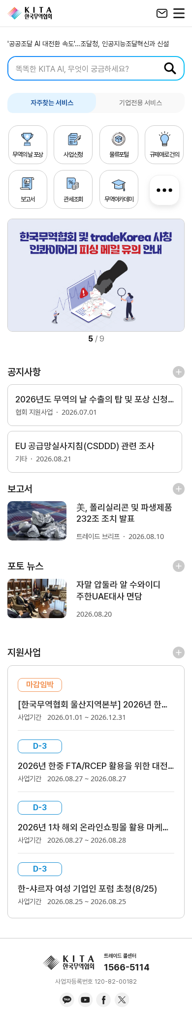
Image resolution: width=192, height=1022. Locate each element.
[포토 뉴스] (179, 566)
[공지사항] (179, 372)
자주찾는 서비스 (52, 103)
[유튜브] (85, 1000)
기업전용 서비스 (140, 103)
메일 (161, 13)
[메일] (161, 13)
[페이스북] (103, 1000)
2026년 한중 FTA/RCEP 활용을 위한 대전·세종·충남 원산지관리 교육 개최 (96, 766)
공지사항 (24, 372)
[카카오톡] (67, 1000)
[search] (96, 68)
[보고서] (179, 488)
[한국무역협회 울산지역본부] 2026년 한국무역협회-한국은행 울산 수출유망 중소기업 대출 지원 (96, 704)
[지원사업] (179, 652)
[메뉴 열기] (179, 13)
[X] (121, 1000)
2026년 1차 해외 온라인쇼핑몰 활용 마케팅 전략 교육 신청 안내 (96, 827)
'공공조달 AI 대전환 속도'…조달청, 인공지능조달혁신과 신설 (88, 44)
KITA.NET (29, 13)
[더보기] (164, 187)
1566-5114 (127, 967)
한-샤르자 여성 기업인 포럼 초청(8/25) (87, 888)
